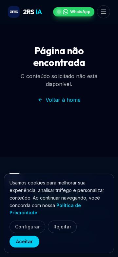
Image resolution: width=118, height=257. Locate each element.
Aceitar (24, 241)
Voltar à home (63, 99)
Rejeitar (62, 226)
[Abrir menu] (103, 11)
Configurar (27, 226)
